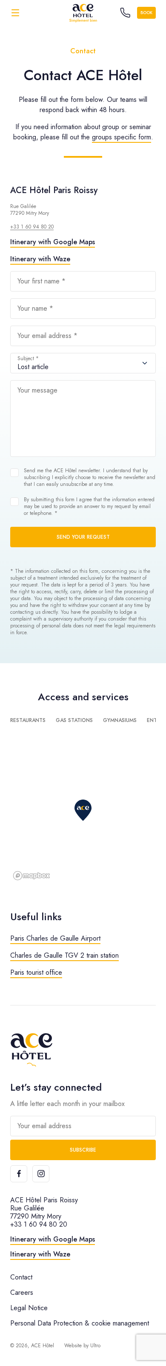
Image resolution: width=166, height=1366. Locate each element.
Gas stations (74, 720)
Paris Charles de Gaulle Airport (55, 938)
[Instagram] (40, 1173)
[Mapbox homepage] (31, 876)
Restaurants (28, 720)
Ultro (95, 1345)
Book (146, 12)
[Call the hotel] (125, 13)
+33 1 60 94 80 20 (32, 226)
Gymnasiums (120, 720)
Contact (21, 1277)
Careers (21, 1292)
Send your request (83, 537)
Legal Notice (29, 1308)
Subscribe (83, 1150)
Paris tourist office (36, 972)
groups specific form (121, 137)
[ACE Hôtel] (83, 12)
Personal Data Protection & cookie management (79, 1323)
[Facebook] (18, 1173)
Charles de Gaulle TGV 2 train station (64, 955)
